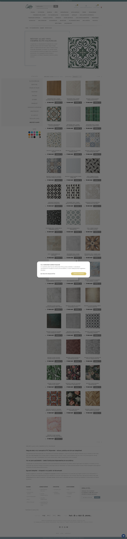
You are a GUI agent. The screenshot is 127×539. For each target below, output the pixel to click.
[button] (48, 273)
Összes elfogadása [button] (79, 273)
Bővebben (43, 270)
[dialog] (63, 269)
